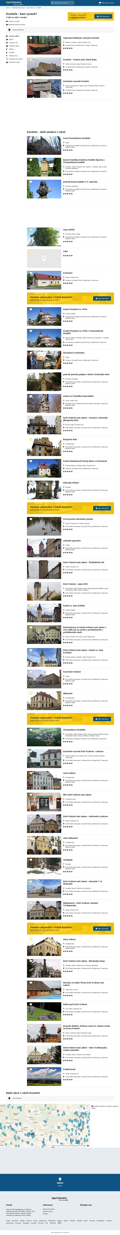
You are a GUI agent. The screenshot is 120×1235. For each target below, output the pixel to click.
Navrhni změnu (47, 1211)
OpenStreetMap (82, 1145)
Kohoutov (68, 280)
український (43, 1220)
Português (26, 1223)
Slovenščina (10, 1223)
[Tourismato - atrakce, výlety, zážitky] (14, 3)
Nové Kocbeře (17, 1098)
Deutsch (29, 1220)
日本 (46, 1223)
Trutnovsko (94, 45)
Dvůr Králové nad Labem (73, 382)
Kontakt (45, 1214)
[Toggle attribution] (88, 1146)
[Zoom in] (87, 1106)
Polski (35, 1220)
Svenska (92, 1220)
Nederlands (51, 1220)
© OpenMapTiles (69, 1145)
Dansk (86, 1220)
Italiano (66, 1220)
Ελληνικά (18, 1223)
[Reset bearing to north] (87, 1111)
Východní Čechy (70, 45)
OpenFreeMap (60, 1145)
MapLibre (54, 1145)
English (22, 1220)
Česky (8, 1220)
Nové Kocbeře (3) (18, 30)
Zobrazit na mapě (14, 21)
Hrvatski (109, 1220)
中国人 (60, 1223)
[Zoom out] (87, 1108)
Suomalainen (101, 1220)
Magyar (59, 1220)
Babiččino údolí (70, 147)
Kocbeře (87, 45)
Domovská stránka (49, 1209)
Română (33, 1223)
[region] (45, 1126)
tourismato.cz (19, 1209)
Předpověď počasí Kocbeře (16, 24)
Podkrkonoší (80, 45)
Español (79, 1220)
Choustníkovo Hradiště (72, 145)
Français (72, 1220)
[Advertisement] (70, 112)
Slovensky (15, 1220)
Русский (40, 1223)
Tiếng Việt (53, 1223)
